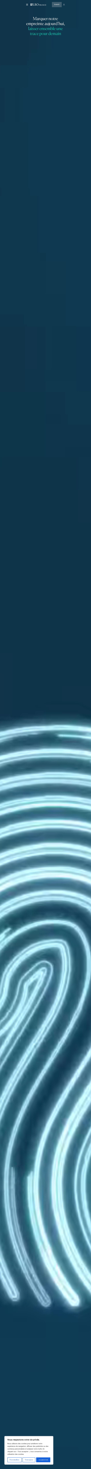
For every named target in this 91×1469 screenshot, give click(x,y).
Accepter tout (43, 1460)
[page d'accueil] (38, 5)
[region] (28, 1450)
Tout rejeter (29, 1460)
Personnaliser (14, 1460)
